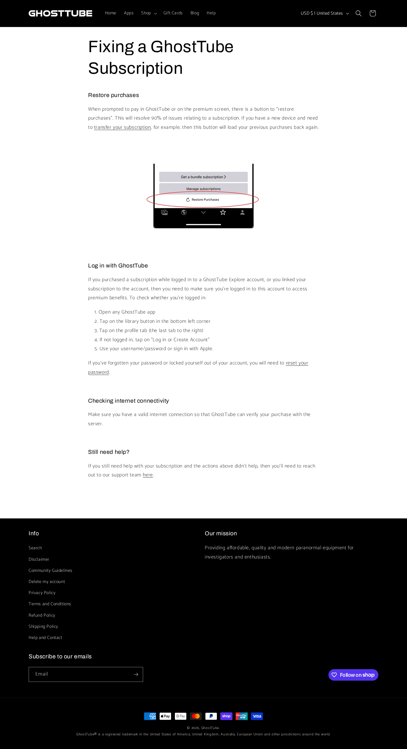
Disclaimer (39, 559)
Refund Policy (42, 615)
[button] (148, 13)
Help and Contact (45, 638)
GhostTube (210, 728)
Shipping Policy (43, 626)
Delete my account (47, 582)
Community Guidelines (50, 570)
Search (35, 548)
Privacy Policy (42, 593)
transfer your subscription (122, 127)
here (148, 475)
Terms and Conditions (50, 604)
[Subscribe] (136, 674)
